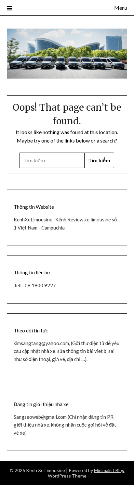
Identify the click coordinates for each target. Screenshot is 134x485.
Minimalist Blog (109, 470)
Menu (120, 8)
